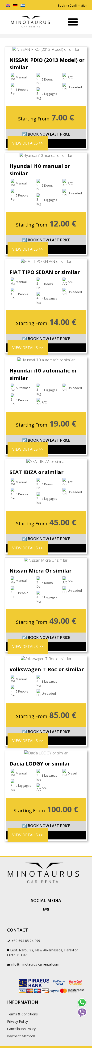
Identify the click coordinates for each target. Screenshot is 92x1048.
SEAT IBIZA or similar (36, 471)
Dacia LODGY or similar (39, 763)
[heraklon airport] (46, 873)
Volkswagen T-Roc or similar (46, 669)
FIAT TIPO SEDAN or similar (44, 271)
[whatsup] (82, 1002)
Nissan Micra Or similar (40, 570)
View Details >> (27, 143)
